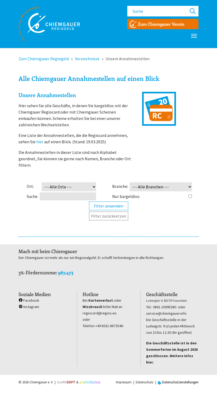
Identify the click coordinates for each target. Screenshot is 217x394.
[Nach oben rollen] (205, 382)
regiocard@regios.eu (99, 313)
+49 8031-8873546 (109, 325)
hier (39, 141)
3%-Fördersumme (37, 272)
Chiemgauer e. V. (41, 382)
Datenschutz (144, 382)
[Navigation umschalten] (193, 35)
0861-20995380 (164, 307)
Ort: (30, 186)
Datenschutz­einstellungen (179, 382)
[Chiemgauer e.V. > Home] (49, 24)
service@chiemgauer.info (166, 313)
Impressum (124, 382)
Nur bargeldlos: (126, 196)
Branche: (120, 186)
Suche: (32, 196)
